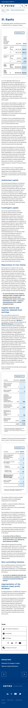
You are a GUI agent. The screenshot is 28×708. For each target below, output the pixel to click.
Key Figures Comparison (12, 628)
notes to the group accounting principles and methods (14, 578)
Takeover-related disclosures (9, 666)
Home (2, 9)
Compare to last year (11, 647)
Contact (3, 702)
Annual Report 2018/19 (7, 1)
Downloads (8, 633)
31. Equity (3, 11)
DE (26, 5)
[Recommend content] (20, 643)
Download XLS (18, 32)
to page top (14, 674)
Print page (8, 638)
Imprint (3, 700)
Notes (7, 9)
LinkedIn (12, 643)
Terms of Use (19, 700)
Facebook (16, 643)
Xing (8, 643)
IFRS (20, 320)
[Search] (22, 6)
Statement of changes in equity (10, 663)
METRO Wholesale (8, 323)
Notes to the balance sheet (17, 9)
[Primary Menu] (2, 6)
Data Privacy (10, 700)
